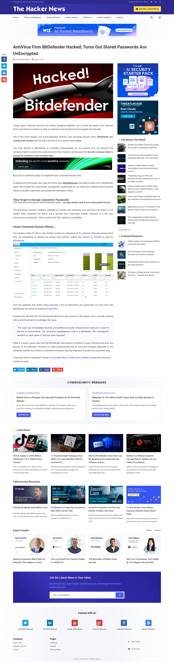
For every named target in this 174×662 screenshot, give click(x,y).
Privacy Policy (55, 650)
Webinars (87, 17)
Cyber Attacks (71, 17)
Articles (158, 530)
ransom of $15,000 (92, 237)
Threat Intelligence (32, 17)
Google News (61, 357)
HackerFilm (52, 308)
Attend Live (23, 415)
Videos (149, 530)
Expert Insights (104, 17)
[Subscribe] (120, 595)
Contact (16, 650)
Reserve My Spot (101, 415)
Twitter (72, 357)
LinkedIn (84, 357)
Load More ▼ (124, 229)
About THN (17, 643)
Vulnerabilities (53, 17)
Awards (119, 17)
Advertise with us (19, 646)
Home (15, 17)
